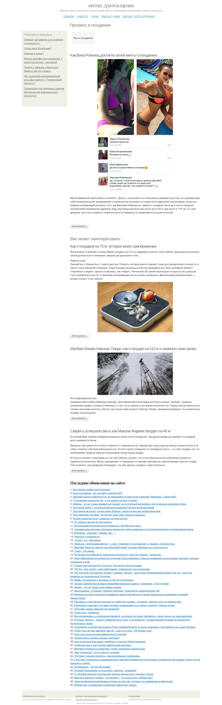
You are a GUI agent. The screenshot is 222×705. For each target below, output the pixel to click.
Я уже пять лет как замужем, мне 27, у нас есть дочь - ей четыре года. (113, 630)
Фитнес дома (110, 16)
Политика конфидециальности (87, 700)
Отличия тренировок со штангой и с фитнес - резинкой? (105, 670)
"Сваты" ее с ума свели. (87, 540)
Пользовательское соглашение (95, 696)
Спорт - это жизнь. (84, 551)
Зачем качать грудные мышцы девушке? (97, 638)
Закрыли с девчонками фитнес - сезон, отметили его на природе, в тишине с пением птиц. (124, 543)
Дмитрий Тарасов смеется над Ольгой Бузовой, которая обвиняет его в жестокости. (121, 547)
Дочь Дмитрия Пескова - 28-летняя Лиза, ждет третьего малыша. (109, 514)
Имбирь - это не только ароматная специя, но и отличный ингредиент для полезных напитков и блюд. (130, 504)
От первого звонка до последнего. (93, 522)
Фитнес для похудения (111, 5)
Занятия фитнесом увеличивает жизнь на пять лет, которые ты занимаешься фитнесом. (123, 681)
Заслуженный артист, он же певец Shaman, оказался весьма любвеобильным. (117, 511)
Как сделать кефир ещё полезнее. (92, 489)
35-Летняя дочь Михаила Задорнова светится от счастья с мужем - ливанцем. (117, 554)
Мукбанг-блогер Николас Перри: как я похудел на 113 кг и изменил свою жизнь (133, 348)
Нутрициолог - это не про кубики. (92, 667)
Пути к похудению (83, 37)
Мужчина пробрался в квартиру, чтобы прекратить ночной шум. (109, 648)
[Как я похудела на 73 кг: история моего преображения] (135, 307)
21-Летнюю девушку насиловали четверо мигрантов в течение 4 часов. (114, 674)
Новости (82, 16)
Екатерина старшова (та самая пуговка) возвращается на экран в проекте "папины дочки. (124, 605)
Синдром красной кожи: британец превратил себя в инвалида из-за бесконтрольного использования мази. (134, 529)
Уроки (95, 16)
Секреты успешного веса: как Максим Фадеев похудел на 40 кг (120, 431)
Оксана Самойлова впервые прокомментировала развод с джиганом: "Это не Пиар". (122, 583)
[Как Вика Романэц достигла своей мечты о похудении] (135, 125)
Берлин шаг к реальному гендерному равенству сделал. (105, 685)
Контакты (79, 696)
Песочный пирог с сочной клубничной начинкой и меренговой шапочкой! (113, 507)
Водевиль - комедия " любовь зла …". (95, 533)
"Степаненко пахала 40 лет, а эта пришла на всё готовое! (105, 500)
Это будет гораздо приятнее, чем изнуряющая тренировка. (107, 656)
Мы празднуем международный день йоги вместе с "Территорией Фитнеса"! (43, 80)
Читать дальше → (79, 226)
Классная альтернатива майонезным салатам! (100, 634)
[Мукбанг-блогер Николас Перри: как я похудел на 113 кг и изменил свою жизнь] (135, 374)
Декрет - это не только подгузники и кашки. (98, 587)
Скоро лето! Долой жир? (37, 48)
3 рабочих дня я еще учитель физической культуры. (103, 645)
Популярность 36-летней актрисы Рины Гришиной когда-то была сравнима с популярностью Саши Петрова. (135, 627)
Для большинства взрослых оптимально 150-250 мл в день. (107, 525)
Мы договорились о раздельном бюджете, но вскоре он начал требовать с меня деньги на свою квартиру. (133, 616)
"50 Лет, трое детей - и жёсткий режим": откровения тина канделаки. (112, 569)
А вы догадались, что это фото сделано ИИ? (97, 493)
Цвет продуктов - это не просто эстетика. (97, 652)
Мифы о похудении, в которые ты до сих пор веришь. (104, 580)
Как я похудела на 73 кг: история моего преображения (113, 246)
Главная (68, 16)
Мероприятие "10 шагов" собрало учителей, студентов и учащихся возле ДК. (117, 591)
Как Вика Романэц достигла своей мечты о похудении (113, 55)
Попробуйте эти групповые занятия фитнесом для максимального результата (44, 92)
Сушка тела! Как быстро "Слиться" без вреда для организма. (108, 565)
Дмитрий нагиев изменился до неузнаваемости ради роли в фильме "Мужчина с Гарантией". (125, 496)
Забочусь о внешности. (87, 536)
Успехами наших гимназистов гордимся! (96, 609)
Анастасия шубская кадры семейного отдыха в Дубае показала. (110, 641)
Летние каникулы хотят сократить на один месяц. (100, 518)
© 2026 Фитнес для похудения (34, 696)
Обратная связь (134, 696)
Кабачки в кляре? (34, 53)
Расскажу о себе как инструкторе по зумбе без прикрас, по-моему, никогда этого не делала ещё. (128, 601)
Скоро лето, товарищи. (87, 612)
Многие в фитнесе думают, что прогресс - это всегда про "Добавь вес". (113, 677)
